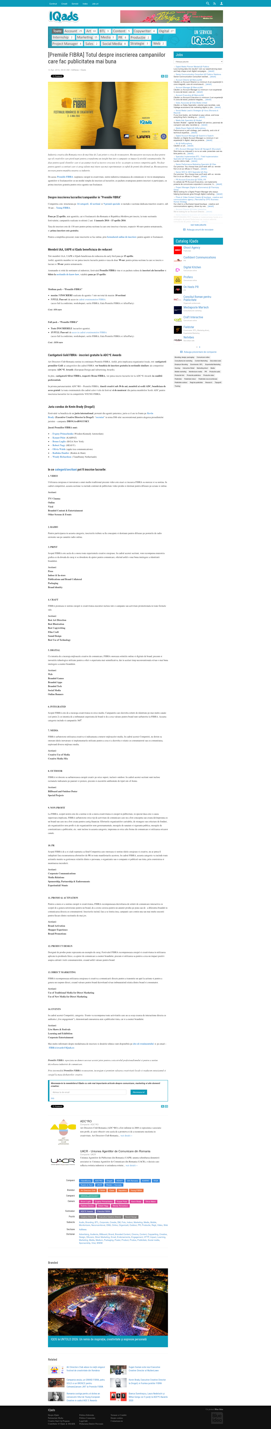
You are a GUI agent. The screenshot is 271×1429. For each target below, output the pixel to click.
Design (82, 1236)
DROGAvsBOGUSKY (90, 1196)
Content (143, 1234)
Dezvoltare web (188, 340)
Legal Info (83, 1421)
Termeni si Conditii (118, 1415)
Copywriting (153, 1234)
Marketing (138, 1222)
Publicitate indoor (190, 379)
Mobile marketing (180, 371)
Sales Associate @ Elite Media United (191, 102)
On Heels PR (191, 287)
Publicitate (142, 1239)
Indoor (130, 1222)
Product (125, 1239)
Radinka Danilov (61, 453)
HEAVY (120, 1180)
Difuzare (90, 1236)
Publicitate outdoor (181, 382)
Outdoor (133, 1224)
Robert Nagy (59, 445)
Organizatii (123, 1224)
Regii (154, 1224)
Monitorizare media (195, 371)
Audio (81, 1222)
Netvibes (188, 337)
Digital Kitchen (192, 267)
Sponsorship (84, 1242)
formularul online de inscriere (121, 237)
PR (139, 1224)
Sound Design (131, 1216)
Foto (124, 1222)
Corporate (104, 1222)
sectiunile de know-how (67, 274)
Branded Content (122, 1234)
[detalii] (211, 71)
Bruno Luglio (59, 441)
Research (208, 382)
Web (166, 1224)
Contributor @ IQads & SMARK (61, 1423)
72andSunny (86, 1180)
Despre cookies (117, 1418)
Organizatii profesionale (191, 303)
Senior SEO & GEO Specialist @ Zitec (192, 172)
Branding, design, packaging (184, 357)
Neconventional (98, 1224)
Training (177, 386)
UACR (93, 1154)
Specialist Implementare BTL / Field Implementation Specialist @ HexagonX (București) (196, 157)
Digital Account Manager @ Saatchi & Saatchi (195, 135)
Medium (99, 1239)
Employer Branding (181, 364)
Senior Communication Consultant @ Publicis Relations (198, 74)
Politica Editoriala (86, 1415)
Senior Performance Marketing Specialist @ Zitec (196, 164)
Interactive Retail (188, 368)
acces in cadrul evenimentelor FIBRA (89, 332)
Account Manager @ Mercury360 (189, 87)
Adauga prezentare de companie (200, 351)
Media (146, 1222)
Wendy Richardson (62, 456)
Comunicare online (190, 270)
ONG (108, 1224)
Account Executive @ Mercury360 (190, 95)
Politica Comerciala (87, 1418)
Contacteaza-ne (117, 1421)
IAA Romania (132, 1180)
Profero (188, 277)
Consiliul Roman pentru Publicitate (197, 298)
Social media (153, 1239)
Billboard (103, 1234)
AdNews (75, 69)
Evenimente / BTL (189, 330)
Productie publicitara (194, 375)
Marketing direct (203, 330)
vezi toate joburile (198, 224)
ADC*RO (86, 1121)
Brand (111, 1234)
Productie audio (214, 371)
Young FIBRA (63, 207)
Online (115, 1224)
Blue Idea (219, 1409)
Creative (163, 1234)
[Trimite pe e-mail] (166, 76)
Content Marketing (201, 361)
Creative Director (87, 1216)
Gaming (177, 368)
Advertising (84, 1234)
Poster (117, 1239)
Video (159, 1224)
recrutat (100, 417)
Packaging (108, 1239)
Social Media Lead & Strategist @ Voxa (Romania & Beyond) (196, 111)
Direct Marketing (102, 1236)
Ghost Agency (191, 247)
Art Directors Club (88, 1190)
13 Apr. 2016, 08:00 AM (58, 69)
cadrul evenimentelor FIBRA (92, 299)
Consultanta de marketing (192, 310)
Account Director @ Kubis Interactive (191, 209)
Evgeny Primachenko (63, 433)
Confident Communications (199, 257)
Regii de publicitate (196, 382)
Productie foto (179, 375)
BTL (97, 1222)
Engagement (137, 1236)
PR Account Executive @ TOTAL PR (191, 179)
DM (119, 1222)
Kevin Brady (136, 1201)
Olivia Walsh (59, 449)
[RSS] (162, 76)
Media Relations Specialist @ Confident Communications (199, 214)
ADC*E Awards (87, 1211)
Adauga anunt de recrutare (199, 229)
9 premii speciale (112, 204)
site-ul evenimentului (143, 1043)
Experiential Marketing (191, 333)
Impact (153, 1236)
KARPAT (145, 1180)
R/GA (156, 1180)
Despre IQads (53, 1415)
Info (52, 1098)
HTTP (146, 1236)
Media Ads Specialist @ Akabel (189, 120)
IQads (83, 69)
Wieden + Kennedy (114, 1185)
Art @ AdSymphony (184, 143)
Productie (146, 1224)
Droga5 (109, 1180)
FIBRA (102, 1190)
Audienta (94, 1234)
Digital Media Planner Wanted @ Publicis (192, 66)
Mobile (153, 1222)
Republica (122, 1190)
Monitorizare (84, 1224)
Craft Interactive (193, 317)
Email (113, 1236)
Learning (161, 1236)
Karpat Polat (59, 437)
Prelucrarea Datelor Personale (91, 1423)
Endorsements (123, 1236)
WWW (100, 1242)
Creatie (113, 1222)
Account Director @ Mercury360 (189, 79)
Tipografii (218, 382)
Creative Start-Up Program (59, 1421)
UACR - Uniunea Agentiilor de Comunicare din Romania (115, 1151)
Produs (133, 1239)
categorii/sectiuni (66, 469)
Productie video (208, 375)
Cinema (135, 1234)
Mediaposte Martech (196, 307)
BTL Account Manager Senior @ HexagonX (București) (198, 149)
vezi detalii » (126, 1135)
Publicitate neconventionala (208, 379)
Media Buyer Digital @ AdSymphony (191, 128)
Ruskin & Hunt (87, 1185)
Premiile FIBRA (65, 176)
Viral (93, 1242)
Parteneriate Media (55, 1418)
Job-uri (95, 3)
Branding (89, 1222)
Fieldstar (188, 327)
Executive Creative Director (110, 1216)
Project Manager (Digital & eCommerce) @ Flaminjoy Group (196, 188)
